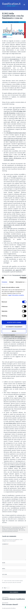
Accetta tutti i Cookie (14, 322)
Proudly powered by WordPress (9, 608)
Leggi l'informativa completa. (16, 295)
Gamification (4, 530)
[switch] (24, 306)
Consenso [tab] (4, 282)
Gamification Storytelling (13, 530)
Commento (5, 544)
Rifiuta (14, 331)
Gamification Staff (17, 527)
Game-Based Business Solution (17, 528)
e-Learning (8, 528)
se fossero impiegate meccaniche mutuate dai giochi (15, 235)
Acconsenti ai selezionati (14, 326)
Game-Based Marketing (7, 531)
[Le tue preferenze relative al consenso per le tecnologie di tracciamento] (25, 607)
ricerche (14, 176)
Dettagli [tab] (11, 282)
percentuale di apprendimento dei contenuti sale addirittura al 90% (15, 224)
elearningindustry (14, 59)
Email (3, 568)
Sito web (4, 574)
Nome (3, 562)
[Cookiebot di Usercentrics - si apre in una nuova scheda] (20, 278)
